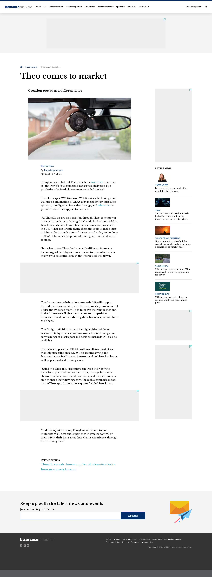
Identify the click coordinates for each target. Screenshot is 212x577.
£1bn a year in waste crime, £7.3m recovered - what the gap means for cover (173, 272)
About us (125, 542)
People (108, 539)
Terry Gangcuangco (53, 170)
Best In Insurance (106, 7)
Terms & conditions (129, 539)
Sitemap (145, 542)
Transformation (56, 7)
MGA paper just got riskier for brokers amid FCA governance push (171, 300)
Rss (151, 542)
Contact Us (144, 7)
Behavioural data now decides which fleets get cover (171, 189)
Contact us (135, 542)
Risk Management (74, 7)
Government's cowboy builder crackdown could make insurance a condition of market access (173, 244)
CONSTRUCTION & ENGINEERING (167, 238)
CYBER (157, 210)
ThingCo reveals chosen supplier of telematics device (78, 464)
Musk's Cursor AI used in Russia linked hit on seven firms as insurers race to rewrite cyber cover (172, 216)
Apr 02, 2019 (47, 174)
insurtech (97, 182)
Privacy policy (144, 539)
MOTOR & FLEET (161, 185)
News (38, 7)
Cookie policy (157, 539)
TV (45, 7)
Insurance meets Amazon (58, 469)
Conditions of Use (113, 542)
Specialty (120, 7)
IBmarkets (132, 7)
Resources (90, 7)
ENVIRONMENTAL (162, 266)
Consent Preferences (172, 539)
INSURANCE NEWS (162, 294)
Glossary (117, 539)
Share (59, 174)
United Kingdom (193, 7)
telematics (104, 205)
